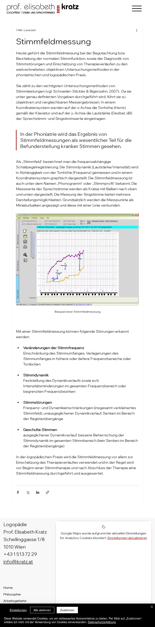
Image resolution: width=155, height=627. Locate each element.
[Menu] (137, 8)
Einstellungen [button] (18, 610)
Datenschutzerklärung (102, 622)
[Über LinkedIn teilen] (38, 492)
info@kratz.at (18, 562)
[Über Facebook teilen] (18, 492)
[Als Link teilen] (47, 492)
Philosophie (12, 594)
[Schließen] (151, 607)
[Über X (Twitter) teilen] (28, 492)
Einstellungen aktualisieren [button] (127, 538)
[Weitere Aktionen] (136, 30)
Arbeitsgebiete (14, 601)
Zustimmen (67, 610)
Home (8, 588)
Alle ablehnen (42, 610)
